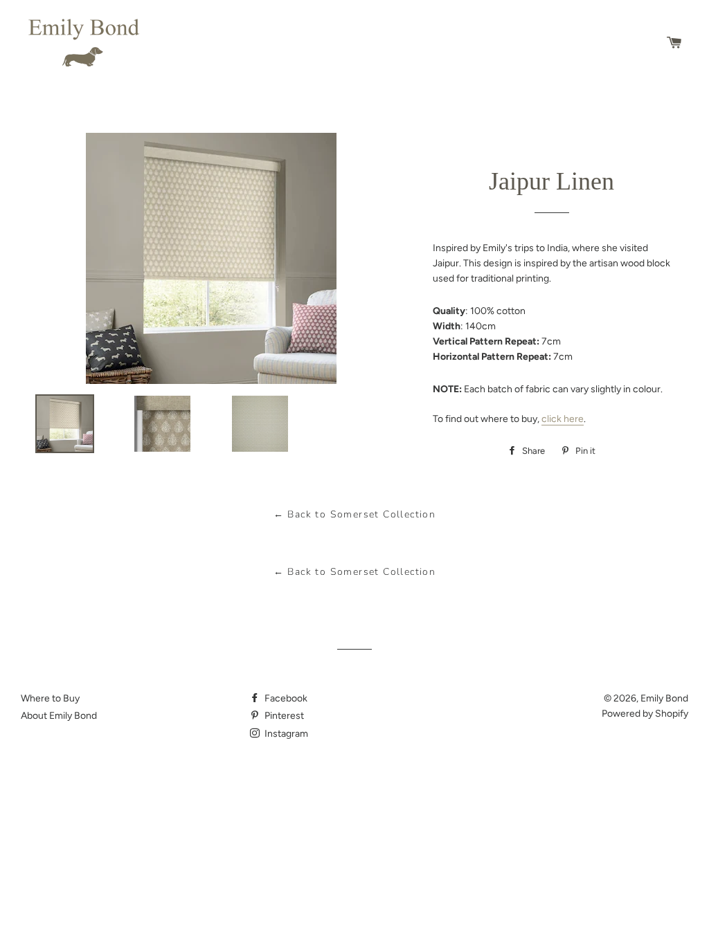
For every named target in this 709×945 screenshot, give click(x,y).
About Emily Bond (59, 716)
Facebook (284, 698)
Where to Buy (50, 698)
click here (562, 419)
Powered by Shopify (645, 713)
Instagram (285, 734)
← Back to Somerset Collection (354, 514)
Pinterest (283, 716)
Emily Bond (664, 698)
